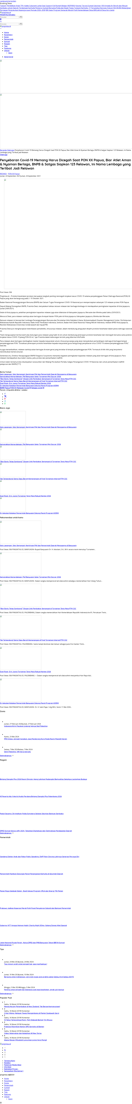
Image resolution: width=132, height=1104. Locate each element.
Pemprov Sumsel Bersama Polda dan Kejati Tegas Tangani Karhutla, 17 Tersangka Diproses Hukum (74, 8)
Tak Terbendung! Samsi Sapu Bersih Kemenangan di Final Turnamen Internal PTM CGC (33, 381)
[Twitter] (5, 1050)
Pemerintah (8, 39)
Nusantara (8, 35)
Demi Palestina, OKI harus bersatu (17, 752)
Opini (10, 53)
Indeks (12, 15)
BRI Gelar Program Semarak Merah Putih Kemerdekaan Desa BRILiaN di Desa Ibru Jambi (80, 10)
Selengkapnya (6, 756)
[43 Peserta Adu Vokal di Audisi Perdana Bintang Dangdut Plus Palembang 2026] (13, 794)
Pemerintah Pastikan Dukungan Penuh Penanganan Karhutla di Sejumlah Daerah (31, 874)
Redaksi (7, 1063)
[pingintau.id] (5, 12)
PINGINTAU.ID (5, 15)
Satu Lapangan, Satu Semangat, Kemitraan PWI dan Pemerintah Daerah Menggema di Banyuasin (38, 374)
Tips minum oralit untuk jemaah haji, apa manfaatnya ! (25, 964)
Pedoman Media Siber (12, 1065)
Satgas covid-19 (37, 388)
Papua (7, 388)
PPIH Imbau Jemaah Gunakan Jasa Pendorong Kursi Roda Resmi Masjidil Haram (35, 739)
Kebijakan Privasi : (11, 1069)
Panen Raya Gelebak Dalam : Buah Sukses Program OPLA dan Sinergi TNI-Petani (31, 891)
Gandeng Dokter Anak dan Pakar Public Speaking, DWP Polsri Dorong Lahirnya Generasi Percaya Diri (39, 857)
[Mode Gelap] (1, 19)
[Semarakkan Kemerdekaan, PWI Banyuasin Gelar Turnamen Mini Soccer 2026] (13, 442)
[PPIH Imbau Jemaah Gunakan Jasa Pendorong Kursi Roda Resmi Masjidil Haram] (9, 734)
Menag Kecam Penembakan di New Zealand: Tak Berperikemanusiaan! (32, 1006)
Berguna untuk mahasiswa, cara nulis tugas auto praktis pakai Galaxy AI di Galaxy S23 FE (39, 977)
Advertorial (8, 57)
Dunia (6, 37)
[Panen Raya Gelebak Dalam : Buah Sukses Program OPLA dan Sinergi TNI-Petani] (13, 889)
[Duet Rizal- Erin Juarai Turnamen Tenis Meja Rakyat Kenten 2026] (13, 494)
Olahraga (3, 155)
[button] (20, 17)
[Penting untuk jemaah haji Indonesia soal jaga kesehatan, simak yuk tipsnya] (9, 985)
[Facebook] (5, 1048)
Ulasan (6, 51)
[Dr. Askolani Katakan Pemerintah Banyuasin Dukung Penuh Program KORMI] (13, 511)
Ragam (7, 44)
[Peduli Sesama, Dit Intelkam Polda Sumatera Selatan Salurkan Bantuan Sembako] (13, 811)
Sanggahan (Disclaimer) (13, 1071)
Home (6, 32)
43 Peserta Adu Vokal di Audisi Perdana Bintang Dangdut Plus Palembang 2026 (31, 796)
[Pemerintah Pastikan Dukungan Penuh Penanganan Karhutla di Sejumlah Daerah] (13, 871)
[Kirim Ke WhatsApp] (5, 403)
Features (7, 48)
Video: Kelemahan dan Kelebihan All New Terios (23, 1033)
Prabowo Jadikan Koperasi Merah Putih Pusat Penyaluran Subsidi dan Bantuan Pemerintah (35, 908)
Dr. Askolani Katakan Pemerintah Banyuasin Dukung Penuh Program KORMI (29, 386)
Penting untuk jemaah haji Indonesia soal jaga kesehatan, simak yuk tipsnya (34, 990)
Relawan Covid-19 (24, 388)
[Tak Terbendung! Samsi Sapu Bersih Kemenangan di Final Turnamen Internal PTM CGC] (13, 476)
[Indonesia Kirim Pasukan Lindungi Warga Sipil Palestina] (9, 721)
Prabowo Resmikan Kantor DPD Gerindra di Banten (24, 1027)
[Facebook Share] (5, 394)
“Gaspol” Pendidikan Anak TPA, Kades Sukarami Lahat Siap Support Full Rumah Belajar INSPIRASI (37, 6)
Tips (5, 46)
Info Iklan (7, 1067)
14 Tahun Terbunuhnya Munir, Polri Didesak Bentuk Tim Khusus (28, 1020)
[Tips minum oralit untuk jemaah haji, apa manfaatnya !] (9, 959)
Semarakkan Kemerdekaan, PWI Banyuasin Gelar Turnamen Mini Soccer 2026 (30, 376)
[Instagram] (5, 1052)
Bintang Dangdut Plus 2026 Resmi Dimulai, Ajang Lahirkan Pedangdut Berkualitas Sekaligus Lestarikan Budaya (43, 779)
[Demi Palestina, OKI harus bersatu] (9, 747)
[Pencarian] (1, 22)
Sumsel (7, 41)
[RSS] (5, 1057)
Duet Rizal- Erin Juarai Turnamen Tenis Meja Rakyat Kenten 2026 (25, 383)
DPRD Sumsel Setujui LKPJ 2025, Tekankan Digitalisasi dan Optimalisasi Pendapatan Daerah (36, 831)
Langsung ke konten (8, 1)
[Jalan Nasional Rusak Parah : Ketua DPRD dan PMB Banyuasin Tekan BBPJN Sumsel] (13, 940)
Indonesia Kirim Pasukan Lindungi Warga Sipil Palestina (25, 726)
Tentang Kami (9, 1061)
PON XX (13, 388)
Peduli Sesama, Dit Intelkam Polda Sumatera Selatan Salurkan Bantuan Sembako (32, 814)
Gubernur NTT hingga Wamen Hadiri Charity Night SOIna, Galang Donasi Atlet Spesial (33, 925)
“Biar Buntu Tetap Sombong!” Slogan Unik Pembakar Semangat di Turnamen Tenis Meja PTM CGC (38, 379)
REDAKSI (3, 174)
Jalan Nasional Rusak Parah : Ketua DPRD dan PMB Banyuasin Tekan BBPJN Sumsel (32, 943)
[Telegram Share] (5, 401)
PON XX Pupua (13, 174)
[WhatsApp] (5, 1055)
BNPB (2, 388)
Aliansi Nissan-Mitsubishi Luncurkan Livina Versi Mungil (25, 1040)
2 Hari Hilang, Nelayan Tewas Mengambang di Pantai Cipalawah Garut (31, 1013)
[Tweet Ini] (5, 397)
